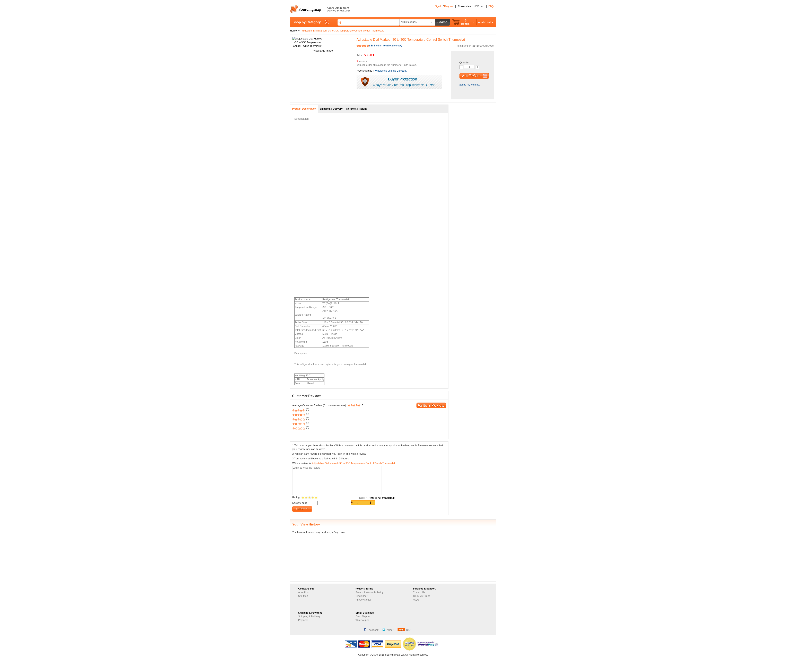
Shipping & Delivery (309, 616)
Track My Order (421, 596)
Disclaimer (361, 596)
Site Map (303, 596)
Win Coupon (362, 620)
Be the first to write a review (385, 45)
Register (449, 6)
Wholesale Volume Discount (391, 70)
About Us (303, 592)
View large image (323, 50)
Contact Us (419, 592)
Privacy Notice (364, 599)
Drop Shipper (363, 616)
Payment (303, 620)
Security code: (300, 503)
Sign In (438, 6)
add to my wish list (469, 84)
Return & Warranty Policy (369, 592)
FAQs (491, 6)
